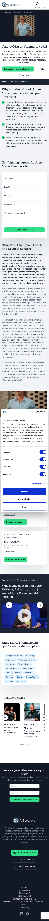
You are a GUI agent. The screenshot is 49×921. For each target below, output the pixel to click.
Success (9, 681)
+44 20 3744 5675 (26, 866)
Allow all (24, 491)
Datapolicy (24, 907)
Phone (7, 196)
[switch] (42, 459)
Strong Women (32, 677)
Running (9, 677)
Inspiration (10, 660)
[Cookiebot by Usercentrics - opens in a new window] (35, 412)
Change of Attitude (14, 656)
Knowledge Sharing (27, 660)
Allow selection (24, 499)
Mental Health (24, 664)
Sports (19, 677)
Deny (24, 507)
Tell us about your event (14, 213)
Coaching (30, 656)
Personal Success (13, 673)
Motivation (27, 668)
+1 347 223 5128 (26, 859)
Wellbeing (21, 681)
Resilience (29, 673)
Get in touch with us (26, 852)
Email (7, 187)
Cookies (24, 904)
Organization (9, 204)
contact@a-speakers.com (24, 899)
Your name (9, 178)
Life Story (10, 664)
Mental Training (12, 668)
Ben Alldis (9, 724)
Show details (36, 484)
